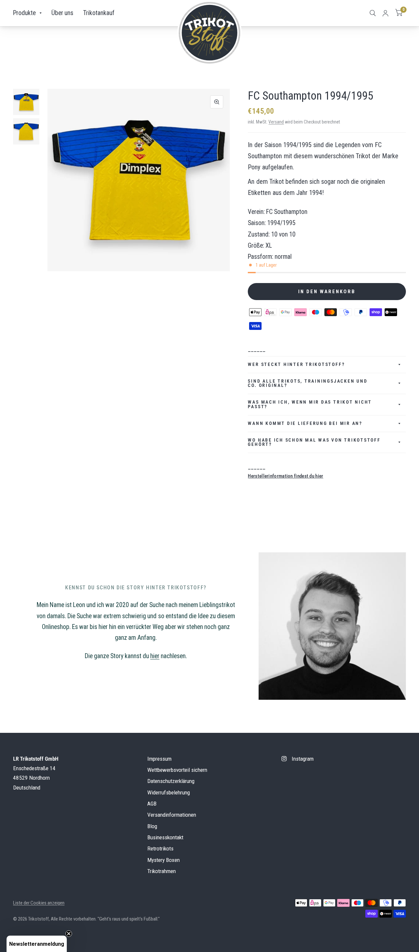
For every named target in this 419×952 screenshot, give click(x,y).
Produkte (24, 13)
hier (154, 656)
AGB (151, 803)
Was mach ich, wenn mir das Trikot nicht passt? (310, 404)
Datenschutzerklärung (170, 781)
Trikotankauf (99, 13)
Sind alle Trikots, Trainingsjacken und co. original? (307, 383)
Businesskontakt (165, 837)
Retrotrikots (160, 848)
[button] (37, 944)
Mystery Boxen (163, 860)
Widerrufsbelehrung (168, 792)
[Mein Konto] (385, 13)
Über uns (62, 13)
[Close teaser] (68, 933)
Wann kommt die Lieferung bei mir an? (305, 423)
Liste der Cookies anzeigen (38, 903)
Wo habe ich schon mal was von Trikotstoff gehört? (314, 442)
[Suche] (372, 13)
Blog (152, 826)
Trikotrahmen (161, 871)
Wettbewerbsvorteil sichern (177, 770)
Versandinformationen (171, 814)
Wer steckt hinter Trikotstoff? (296, 364)
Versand (276, 121)
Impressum (159, 758)
